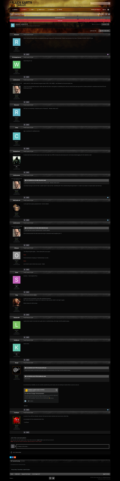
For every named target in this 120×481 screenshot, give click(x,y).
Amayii (16, 362)
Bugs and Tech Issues (35, 25)
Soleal (16, 272)
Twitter (109, 14)
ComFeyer (16, 412)
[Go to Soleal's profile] (16, 280)
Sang (16, 295)
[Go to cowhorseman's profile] (16, 90)
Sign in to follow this (97, 24)
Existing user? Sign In (95, 9)
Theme (11, 478)
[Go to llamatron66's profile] (16, 325)
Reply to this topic (105, 30)
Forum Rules (51, 9)
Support (60, 9)
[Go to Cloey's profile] (16, 136)
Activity (24, 9)
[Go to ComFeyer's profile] (16, 420)
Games (32, 9)
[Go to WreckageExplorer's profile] (16, 64)
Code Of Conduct (26, 469)
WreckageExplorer (16, 57)
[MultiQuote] (24, 54)
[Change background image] (108, 10)
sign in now (39, 439)
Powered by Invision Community (104, 478)
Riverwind (19, 25)
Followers (104, 24)
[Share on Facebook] (13, 457)
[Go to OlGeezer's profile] (16, 255)
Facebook (106, 14)
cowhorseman (16, 79)
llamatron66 (17, 317)
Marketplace (41, 9)
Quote (28, 54)
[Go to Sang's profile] (16, 302)
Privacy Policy (14, 469)
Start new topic (93, 30)
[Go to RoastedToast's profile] (16, 160)
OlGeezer (16, 248)
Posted (28, 34)
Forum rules (60, 20)
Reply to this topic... (23, 446)
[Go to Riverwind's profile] (13, 25)
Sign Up (104, 9)
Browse (15, 9)
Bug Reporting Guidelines (60, 17)
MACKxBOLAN (16, 200)
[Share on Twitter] (11, 457)
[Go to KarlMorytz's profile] (16, 347)
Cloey (16, 127)
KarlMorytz (16, 340)
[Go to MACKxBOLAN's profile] (16, 208)
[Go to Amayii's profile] (16, 370)
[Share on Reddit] (15, 457)
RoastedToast (16, 151)
